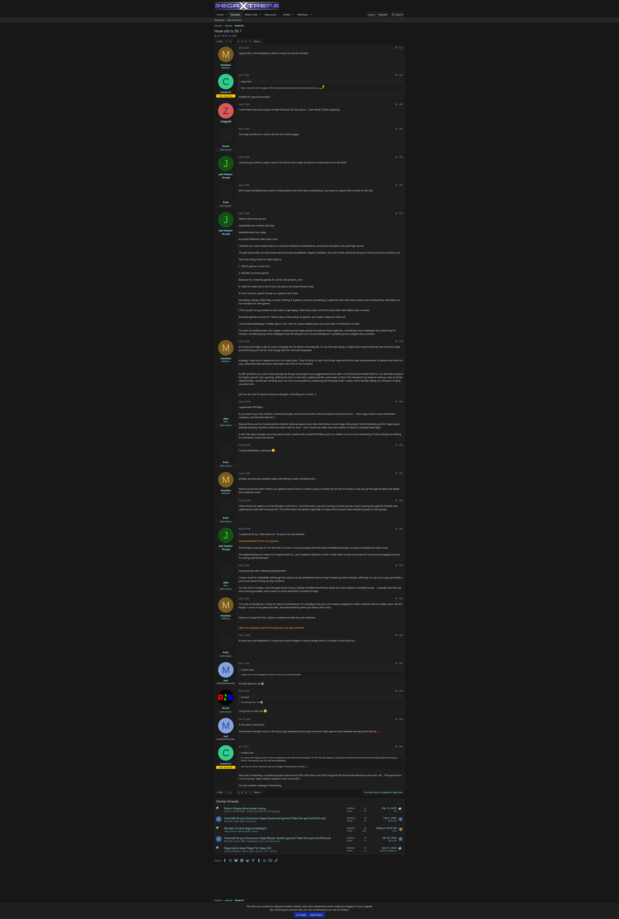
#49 (401, 401)
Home (220, 14)
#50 (401, 445)
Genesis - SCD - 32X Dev (266, 851)
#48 (401, 341)
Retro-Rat (228, 821)
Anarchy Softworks (232, 851)
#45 (401, 157)
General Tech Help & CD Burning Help (263, 811)
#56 (401, 635)
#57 (401, 663)
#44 (401, 128)
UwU (394, 831)
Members (302, 14)
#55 (401, 598)
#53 (401, 528)
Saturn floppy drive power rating (245, 808)
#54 (401, 565)
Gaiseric (228, 811)
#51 (401, 473)
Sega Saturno (230, 831)
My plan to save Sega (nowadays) (245, 828)
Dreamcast (251, 821)
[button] (226, 15)
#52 (401, 500)
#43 (401, 104)
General (254, 831)
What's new (251, 14)
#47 (401, 213)
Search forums (234, 20)
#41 (401, 47)
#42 (401, 75)
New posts (219, 20)
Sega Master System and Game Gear (263, 841)
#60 (401, 746)
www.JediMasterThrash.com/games (258, 540)
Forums (235, 14)
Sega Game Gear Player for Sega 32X (247, 848)
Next (256, 41)
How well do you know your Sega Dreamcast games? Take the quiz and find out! (275, 818)
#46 (401, 185)
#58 (401, 691)
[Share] (396, 48)
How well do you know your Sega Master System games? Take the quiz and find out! (277, 838)
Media (286, 14)
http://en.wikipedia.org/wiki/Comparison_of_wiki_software (271, 627)
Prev (220, 41)
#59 (401, 719)
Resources (270, 14)
